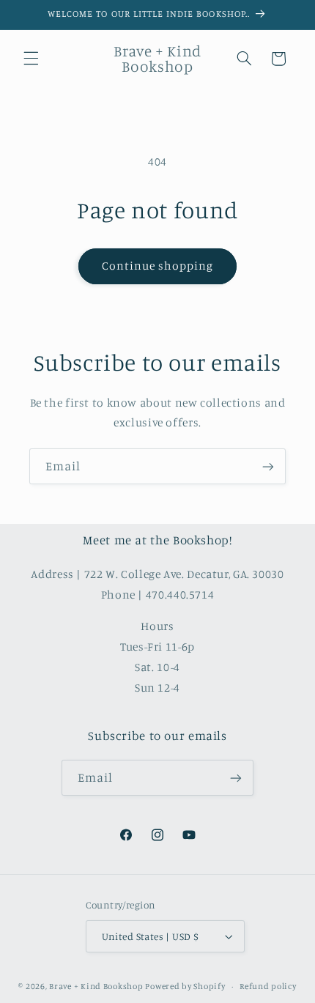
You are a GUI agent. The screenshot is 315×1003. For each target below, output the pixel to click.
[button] (31, 58)
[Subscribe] (268, 466)
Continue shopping (158, 266)
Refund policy (268, 986)
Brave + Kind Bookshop (96, 986)
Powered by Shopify (185, 986)
